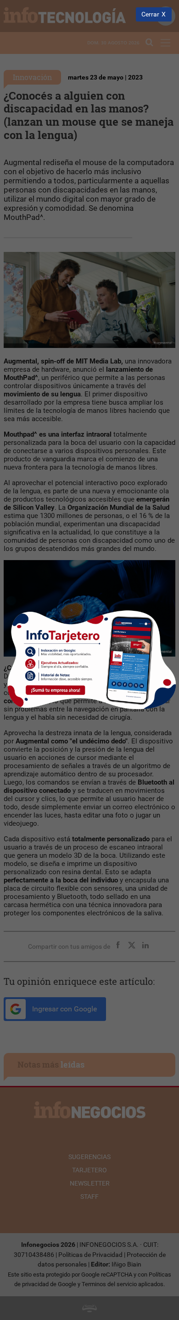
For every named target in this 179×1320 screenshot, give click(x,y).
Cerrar (150, 14)
